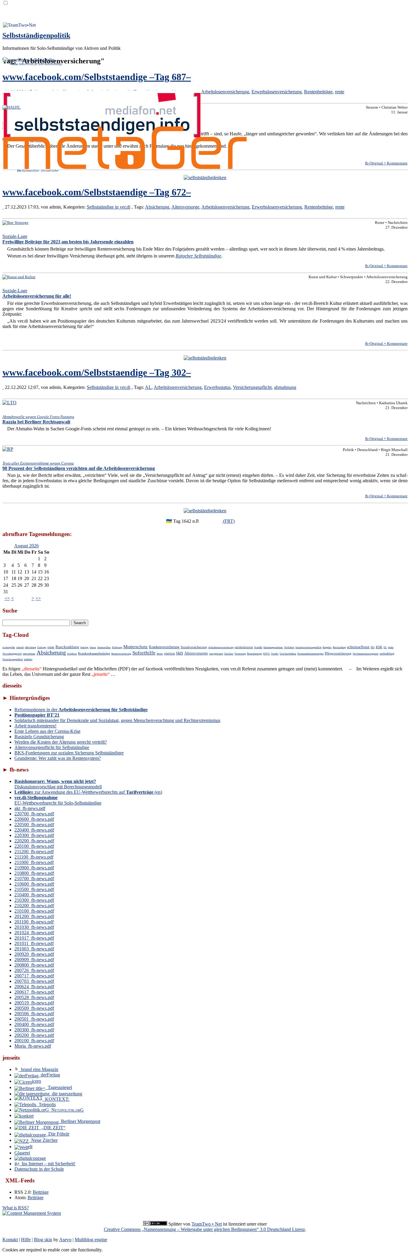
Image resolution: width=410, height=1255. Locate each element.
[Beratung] (205, 177)
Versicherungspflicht (252, 387)
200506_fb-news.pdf (34, 1013)
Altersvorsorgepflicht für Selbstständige (51, 747)
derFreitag (49, 1074)
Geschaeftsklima (288, 653)
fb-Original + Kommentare (386, 163)
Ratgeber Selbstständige (198, 255)
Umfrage (41, 647)
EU (385, 647)
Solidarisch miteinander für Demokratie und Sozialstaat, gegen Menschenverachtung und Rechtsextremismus (117, 720)
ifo (373, 647)
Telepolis (46, 1104)
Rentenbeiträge (318, 91)
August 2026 (26, 545)
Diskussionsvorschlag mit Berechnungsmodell (58, 784)
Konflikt (258, 647)
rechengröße (8, 647)
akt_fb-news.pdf (29, 808)
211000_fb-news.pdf (34, 862)
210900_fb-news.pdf (34, 867)
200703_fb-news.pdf (34, 981)
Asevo (65, 1239)
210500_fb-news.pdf (34, 889)
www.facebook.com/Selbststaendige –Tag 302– (96, 372)
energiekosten (216, 653)
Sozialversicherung (194, 647)
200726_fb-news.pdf (34, 970)
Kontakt (10, 1239)
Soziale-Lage (68, 239)
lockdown (72, 653)
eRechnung (30, 647)
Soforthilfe (143, 653)
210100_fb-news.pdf (34, 910)
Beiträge (41, 1192)
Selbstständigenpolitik (36, 35)
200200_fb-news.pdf (34, 1035)
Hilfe (26, 1239)
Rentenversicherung (121, 653)
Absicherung (157, 206)
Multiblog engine (91, 1239)
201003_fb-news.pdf (34, 948)
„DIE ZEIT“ (52, 1127)
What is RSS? (15, 1207)
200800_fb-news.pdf (34, 965)
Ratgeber (327, 647)
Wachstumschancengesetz (365, 653)
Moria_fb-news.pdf (32, 1046)
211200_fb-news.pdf (34, 851)
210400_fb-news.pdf (34, 894)
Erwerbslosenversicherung (277, 91)
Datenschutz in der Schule (39, 1169)
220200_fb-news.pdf (34, 840)
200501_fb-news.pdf (34, 1019)
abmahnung (285, 387)
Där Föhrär (57, 1133)
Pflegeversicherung (338, 653)
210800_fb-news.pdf (34, 873)
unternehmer (29, 653)
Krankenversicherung (164, 647)
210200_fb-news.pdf (34, 905)
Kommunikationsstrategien (310, 653)
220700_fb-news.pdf (34, 813)
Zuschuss (228, 653)
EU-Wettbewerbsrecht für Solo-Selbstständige (57, 800)
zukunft (20, 647)
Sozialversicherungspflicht (308, 647)
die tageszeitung (66, 1093)
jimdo (390, 647)
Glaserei (22, 1152)
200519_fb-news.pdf (34, 1002)
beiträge (84, 647)
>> (38, 598)
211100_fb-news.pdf (33, 856)
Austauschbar (104, 647)
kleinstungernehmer (273, 647)
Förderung (117, 647)
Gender (275, 653)
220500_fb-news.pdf (34, 824)
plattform (169, 653)
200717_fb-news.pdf (34, 975)
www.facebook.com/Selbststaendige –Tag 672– (96, 192)
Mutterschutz (135, 646)
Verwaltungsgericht (12, 653)
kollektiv (28, 659)
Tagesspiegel (58, 1087)
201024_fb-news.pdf (34, 932)
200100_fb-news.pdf (34, 1040)
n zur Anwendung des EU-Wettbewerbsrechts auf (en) (88, 792)
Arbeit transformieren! (35, 725)
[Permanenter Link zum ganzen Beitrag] (3, 206)
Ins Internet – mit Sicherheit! (47, 1163)
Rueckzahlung (67, 647)
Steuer (160, 653)
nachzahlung (387, 653)
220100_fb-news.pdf (34, 846)
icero (36, 1081)
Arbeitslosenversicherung (225, 91)
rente (339, 91)
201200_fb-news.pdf (34, 916)
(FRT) (228, 521)
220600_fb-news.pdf (34, 819)
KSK (379, 647)
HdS (179, 653)
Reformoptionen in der (81, 709)
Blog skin (43, 1239)
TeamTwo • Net (206, 1223)
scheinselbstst (358, 647)
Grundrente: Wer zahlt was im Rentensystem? (57, 758)
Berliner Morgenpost (79, 1121)
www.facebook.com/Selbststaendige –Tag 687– (96, 76)
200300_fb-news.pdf (34, 1029)
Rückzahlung (339, 647)
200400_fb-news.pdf (34, 1024)
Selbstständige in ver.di (108, 206)
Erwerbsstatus (217, 387)
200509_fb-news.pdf (34, 1008)
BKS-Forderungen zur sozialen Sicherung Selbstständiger (69, 752)
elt (30, 1146)
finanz (93, 647)
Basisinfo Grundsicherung (39, 736)
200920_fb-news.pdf (34, 954)
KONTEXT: (56, 1099)
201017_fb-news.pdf (34, 937)
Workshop (289, 647)
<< (7, 598)
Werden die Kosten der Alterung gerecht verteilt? (60, 742)
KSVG (266, 653)
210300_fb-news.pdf (34, 900)
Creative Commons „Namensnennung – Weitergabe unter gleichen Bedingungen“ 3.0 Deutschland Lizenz (204, 1229)
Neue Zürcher (43, 1140)
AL (148, 387)
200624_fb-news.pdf (34, 986)
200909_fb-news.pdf (34, 959)
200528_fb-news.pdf (34, 997)
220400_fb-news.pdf (34, 829)
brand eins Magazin (38, 1069)
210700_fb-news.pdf (34, 878)
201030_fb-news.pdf (34, 927)
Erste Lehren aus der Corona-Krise (47, 731)
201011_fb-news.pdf (34, 943)
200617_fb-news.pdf (34, 992)
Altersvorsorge (185, 206)
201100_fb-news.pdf (34, 921)
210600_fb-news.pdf (34, 883)
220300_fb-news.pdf (34, 835)
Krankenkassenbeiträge (94, 653)
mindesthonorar (244, 647)
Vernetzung (240, 653)
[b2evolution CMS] (31, 1213)
